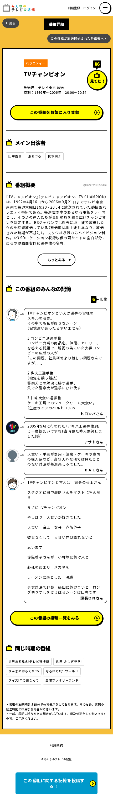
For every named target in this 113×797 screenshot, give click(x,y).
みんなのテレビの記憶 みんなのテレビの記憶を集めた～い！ (20, 8)
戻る (12, 23)
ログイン (89, 8)
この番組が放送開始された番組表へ (77, 38)
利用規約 (56, 745)
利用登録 (74, 8)
